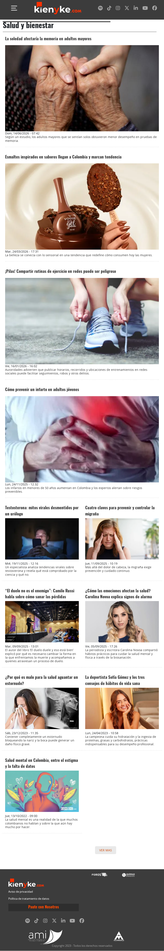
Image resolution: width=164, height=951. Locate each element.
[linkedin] (136, 8)
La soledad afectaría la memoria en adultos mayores (48, 39)
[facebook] (154, 8)
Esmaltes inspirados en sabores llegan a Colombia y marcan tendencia (63, 157)
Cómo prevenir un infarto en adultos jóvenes (42, 390)
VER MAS (105, 850)
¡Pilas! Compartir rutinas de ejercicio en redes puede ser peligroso (60, 272)
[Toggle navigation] (14, 8)
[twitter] (126, 8)
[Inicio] (58, 8)
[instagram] (118, 8)
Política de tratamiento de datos (28, 899)
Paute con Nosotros (43, 907)
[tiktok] (109, 8)
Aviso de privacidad (20, 891)
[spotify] (100, 8)
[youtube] (145, 8)
